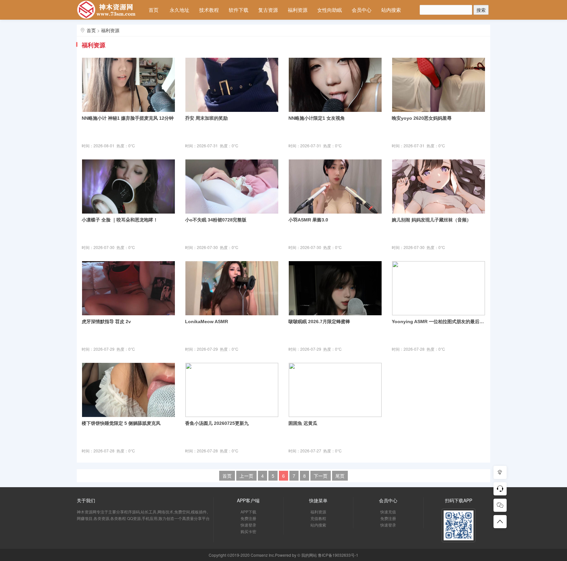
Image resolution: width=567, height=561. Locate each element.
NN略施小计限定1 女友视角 (316, 118)
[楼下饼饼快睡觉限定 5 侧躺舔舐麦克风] (128, 389)
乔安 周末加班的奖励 (206, 118)
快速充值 (388, 511)
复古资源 (268, 9)
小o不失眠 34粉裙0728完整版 (215, 219)
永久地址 (179, 9)
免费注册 (248, 518)
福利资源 (297, 9)
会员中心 (361, 9)
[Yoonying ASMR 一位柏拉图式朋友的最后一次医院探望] (438, 287)
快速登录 (248, 525)
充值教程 (318, 518)
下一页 (320, 475)
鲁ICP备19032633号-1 (338, 555)
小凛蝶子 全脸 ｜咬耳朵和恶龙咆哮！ (120, 219)
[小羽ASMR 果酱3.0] (335, 185)
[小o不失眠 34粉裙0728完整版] (231, 185)
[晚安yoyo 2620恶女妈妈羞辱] (438, 84)
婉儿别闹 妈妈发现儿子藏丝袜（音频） (431, 219)
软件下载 (238, 9)
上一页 (246, 475)
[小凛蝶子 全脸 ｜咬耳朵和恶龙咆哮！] (128, 185)
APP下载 (248, 511)
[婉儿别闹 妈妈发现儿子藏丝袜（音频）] (438, 185)
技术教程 (209, 9)
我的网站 (309, 555)
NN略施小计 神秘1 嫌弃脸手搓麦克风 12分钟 (128, 118)
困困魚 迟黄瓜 (302, 423)
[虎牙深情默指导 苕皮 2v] (128, 287)
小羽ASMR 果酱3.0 (308, 219)
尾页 (340, 475)
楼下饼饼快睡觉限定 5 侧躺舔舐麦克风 (121, 423)
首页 (153, 9)
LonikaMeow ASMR (206, 321)
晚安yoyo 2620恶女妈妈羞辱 (422, 118)
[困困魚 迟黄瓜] (335, 389)
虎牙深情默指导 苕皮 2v (106, 321)
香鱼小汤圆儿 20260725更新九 (217, 423)
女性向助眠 (329, 9)
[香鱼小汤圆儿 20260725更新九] (231, 389)
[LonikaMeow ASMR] (231, 287)
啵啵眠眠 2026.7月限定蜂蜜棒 (319, 321)
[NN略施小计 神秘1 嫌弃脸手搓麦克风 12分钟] (128, 84)
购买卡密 (248, 531)
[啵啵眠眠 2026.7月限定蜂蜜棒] (335, 287)
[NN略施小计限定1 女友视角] (335, 84)
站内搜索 (391, 9)
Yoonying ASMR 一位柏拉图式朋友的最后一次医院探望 (438, 321)
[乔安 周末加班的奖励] (231, 84)
